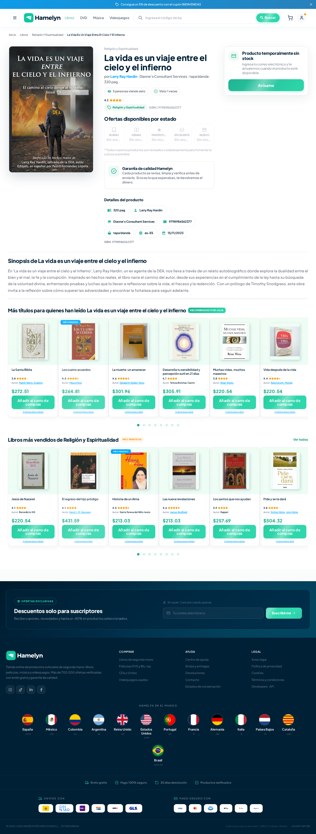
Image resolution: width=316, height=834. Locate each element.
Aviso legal (259, 659)
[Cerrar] (311, 4)
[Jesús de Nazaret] (33, 470)
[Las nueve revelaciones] (184, 470)
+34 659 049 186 (300, 826)
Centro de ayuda (197, 659)
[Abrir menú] (15, 18)
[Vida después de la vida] (285, 341)
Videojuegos (119, 18)
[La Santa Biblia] (33, 341)
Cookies (257, 673)
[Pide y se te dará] (285, 470)
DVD (83, 18)
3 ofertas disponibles (33, 412)
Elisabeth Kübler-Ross (132, 382)
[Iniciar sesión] (301, 17)
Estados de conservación (203, 686)
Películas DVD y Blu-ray (135, 666)
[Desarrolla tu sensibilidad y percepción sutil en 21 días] (184, 341)
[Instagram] (10, 689)
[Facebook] (41, 689)
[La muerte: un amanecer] (134, 341)
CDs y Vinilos (128, 673)
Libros (69, 18)
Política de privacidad (267, 666)
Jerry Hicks (292, 512)
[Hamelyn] (42, 18)
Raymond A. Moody (282, 382)
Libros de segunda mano (136, 659)
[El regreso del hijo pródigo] (83, 470)
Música (98, 18)
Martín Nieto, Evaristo (31, 382)
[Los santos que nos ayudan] (234, 470)
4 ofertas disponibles (184, 541)
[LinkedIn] (31, 689)
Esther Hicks (278, 512)
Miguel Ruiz (75, 382)
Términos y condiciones (268, 680)
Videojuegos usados (133, 680)
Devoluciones (195, 673)
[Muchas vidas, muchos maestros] (234, 341)
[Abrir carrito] (290, 18)
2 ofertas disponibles (285, 412)
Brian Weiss (227, 382)
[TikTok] (20, 689)
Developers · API (263, 686)
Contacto (192, 680)
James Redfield (178, 512)
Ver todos (300, 439)
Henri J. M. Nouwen (80, 512)
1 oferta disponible (134, 412)
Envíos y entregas (197, 666)
